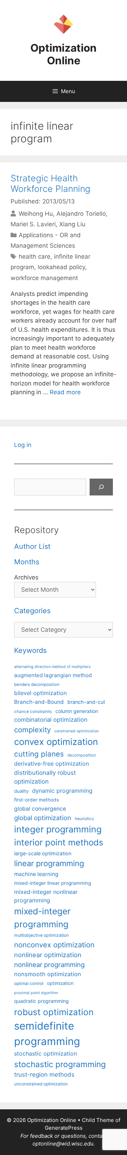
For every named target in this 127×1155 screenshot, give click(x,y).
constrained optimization (76, 731)
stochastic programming (60, 1064)
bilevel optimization (40, 692)
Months (26, 562)
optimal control (28, 983)
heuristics (84, 818)
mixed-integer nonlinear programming (46, 896)
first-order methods (36, 800)
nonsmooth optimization (47, 974)
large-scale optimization (42, 853)
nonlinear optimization (47, 955)
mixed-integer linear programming (52, 883)
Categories (32, 610)
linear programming (49, 863)
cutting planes (39, 754)
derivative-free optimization (51, 763)
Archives (26, 577)
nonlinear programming (49, 964)
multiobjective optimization (41, 935)
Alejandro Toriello (81, 213)
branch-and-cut (86, 702)
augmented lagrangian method (53, 675)
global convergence (40, 808)
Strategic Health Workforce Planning (50, 183)
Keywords (30, 650)
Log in (22, 444)
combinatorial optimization (50, 719)
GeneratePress (64, 1127)
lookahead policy (61, 267)
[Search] (101, 487)
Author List (32, 546)
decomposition (81, 755)
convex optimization (56, 741)
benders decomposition (37, 684)
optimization (60, 983)
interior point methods (58, 842)
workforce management (44, 277)
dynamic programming (62, 790)
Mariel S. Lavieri (33, 224)
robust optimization (53, 1012)
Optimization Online (63, 54)
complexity (32, 729)
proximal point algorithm (36, 993)
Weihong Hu (36, 213)
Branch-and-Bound (39, 702)
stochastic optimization (45, 1053)
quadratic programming (41, 1001)
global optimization (42, 818)
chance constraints (33, 711)
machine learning (36, 874)
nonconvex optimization (54, 944)
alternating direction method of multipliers (52, 666)
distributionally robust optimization (45, 777)
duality (21, 791)
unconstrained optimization (41, 1083)
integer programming (58, 829)
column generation (76, 711)
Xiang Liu (72, 224)
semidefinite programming (47, 1033)
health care (34, 256)
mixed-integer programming (42, 917)
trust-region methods (44, 1074)
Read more (65, 392)
